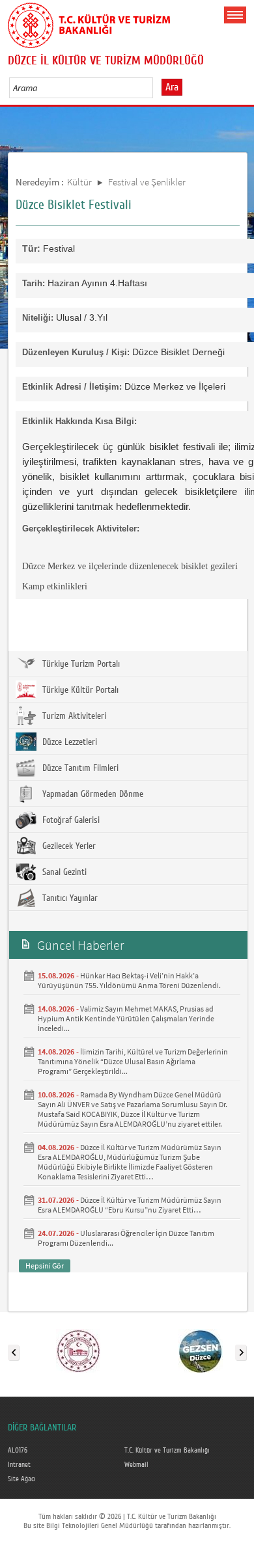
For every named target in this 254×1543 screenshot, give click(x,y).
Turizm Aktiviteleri (73, 716)
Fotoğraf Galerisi (70, 820)
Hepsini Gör (44, 1265)
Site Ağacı (22, 1479)
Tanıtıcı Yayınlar (69, 898)
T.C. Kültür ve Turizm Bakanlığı (167, 1451)
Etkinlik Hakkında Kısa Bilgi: (79, 421)
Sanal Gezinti (63, 872)
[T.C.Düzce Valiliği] (78, 1350)
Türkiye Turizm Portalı (80, 664)
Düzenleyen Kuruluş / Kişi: (76, 352)
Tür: (31, 248)
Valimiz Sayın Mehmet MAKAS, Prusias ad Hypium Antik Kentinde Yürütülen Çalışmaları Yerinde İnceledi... (126, 1018)
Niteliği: (37, 318)
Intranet (19, 1465)
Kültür (79, 182)
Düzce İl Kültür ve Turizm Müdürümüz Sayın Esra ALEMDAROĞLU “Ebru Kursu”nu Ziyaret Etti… (129, 1204)
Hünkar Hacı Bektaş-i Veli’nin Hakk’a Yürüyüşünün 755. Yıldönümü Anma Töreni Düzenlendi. (129, 980)
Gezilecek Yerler (68, 846)
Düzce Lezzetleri (68, 742)
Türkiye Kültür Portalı (79, 690)
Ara (171, 87)
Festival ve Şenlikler (147, 182)
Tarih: (33, 283)
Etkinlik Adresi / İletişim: (72, 387)
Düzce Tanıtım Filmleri (79, 768)
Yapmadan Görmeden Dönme (91, 794)
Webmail (136, 1465)
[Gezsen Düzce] (200, 1350)
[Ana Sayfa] (89, 22)
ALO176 (17, 1451)
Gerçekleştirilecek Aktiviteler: (80, 528)
